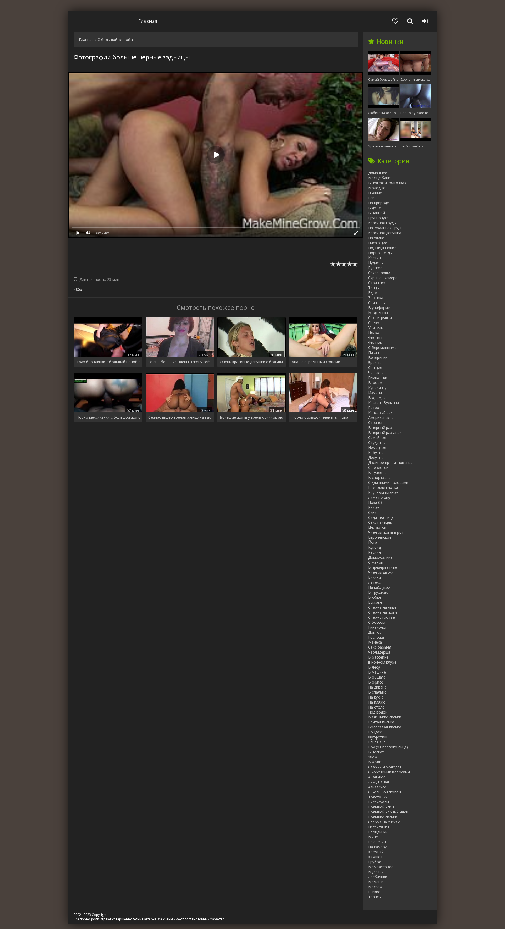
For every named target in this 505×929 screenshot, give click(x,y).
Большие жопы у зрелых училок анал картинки (251, 417)
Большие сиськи (382, 816)
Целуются (377, 527)
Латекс (374, 582)
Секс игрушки (380, 317)
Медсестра (378, 312)
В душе (374, 207)
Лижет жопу (379, 497)
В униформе (379, 307)
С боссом (376, 622)
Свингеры (376, 302)
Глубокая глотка (383, 487)
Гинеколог (377, 627)
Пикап (373, 352)
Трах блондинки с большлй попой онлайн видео (108, 361)
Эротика (375, 297)
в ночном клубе (382, 662)
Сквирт (374, 512)
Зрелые (374, 362)
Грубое (374, 861)
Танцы (374, 287)
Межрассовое (380, 866)
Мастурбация (380, 177)
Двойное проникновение (390, 462)
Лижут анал (378, 781)
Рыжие (374, 891)
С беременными (382, 347)
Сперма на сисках (384, 821)
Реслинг (375, 552)
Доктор (375, 632)
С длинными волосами (388, 482)
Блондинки (377, 831)
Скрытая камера (382, 277)
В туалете (377, 472)
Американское (381, 417)
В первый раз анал (385, 432)
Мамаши (375, 881)
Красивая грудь (382, 222)
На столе (376, 707)
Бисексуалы (378, 801)
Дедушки (376, 457)
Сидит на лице (381, 517)
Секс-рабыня (379, 647)
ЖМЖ (372, 757)
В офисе (375, 682)
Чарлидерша (379, 652)
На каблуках (379, 587)
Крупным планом (383, 492)
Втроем (375, 382)
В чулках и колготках (387, 182)
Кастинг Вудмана (383, 402)
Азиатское (377, 786)
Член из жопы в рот (386, 532)
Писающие (377, 242)
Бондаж (375, 732)
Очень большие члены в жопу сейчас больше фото (179, 361)
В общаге (377, 677)
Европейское (379, 537)
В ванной (376, 212)
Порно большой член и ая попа (320, 417)
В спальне (377, 692)
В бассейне (378, 657)
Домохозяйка (380, 557)
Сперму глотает (382, 617)
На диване (377, 687)
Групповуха (378, 217)
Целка (373, 332)
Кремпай (376, 851)
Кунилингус (378, 387)
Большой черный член (388, 811)
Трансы (374, 896)
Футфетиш (377, 737)
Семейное (377, 437)
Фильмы (375, 342)
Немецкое (377, 447)
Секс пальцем (380, 522)
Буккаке (375, 602)
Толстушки (378, 796)
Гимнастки (377, 377)
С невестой (378, 467)
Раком (374, 507)
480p (78, 289)
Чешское (376, 372)
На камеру (377, 846)
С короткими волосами (389, 771)
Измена (375, 392)
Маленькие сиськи (384, 717)
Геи (371, 197)
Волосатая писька (384, 727)
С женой (375, 562)
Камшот (375, 856)
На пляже (376, 702)
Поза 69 (375, 502)
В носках (376, 752)
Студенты (377, 442)
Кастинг (375, 257)
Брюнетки (377, 841)
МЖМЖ (374, 761)
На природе (378, 202)
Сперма (375, 322)
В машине (377, 672)
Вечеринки (377, 357)
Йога (372, 542)
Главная (147, 21)
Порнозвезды (380, 252)
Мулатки (376, 871)
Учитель (375, 327)
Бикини (374, 577)
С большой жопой (384, 791)
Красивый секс (381, 412)
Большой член (381, 806)
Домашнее (377, 172)
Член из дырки (381, 572)
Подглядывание (382, 247)
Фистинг (375, 337)
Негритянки (378, 826)
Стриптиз (376, 282)
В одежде (377, 397)
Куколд (374, 547)
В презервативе (382, 567)
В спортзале (379, 477)
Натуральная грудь (385, 227)
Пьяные (375, 192)
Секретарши (379, 272)
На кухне (376, 697)
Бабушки (376, 452)
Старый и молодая (385, 766)
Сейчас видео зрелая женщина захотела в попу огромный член (179, 417)
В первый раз (380, 427)
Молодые (376, 187)
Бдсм (372, 292)
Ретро (373, 407)
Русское (375, 267)
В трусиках (378, 592)
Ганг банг (376, 742)
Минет (374, 836)
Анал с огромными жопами (316, 361)
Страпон (375, 422)
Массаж (375, 886)
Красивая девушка (384, 232)
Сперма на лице (382, 607)
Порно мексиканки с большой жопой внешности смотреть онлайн (108, 417)
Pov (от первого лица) (388, 747)
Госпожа (376, 637)
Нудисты (375, 262)
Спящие (375, 367)
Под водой (377, 712)
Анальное (377, 776)
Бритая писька (381, 722)
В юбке (374, 597)
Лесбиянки (377, 876)
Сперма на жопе (382, 612)
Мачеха (375, 642)
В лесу (374, 667)
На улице (376, 237)
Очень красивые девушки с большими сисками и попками (251, 361)
